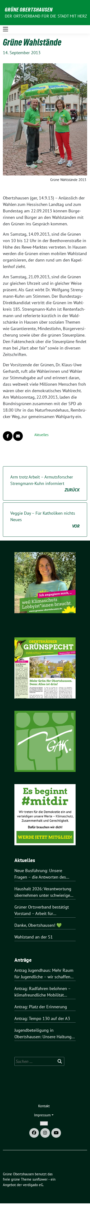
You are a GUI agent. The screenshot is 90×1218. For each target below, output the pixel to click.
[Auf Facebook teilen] (7, 436)
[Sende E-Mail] (18, 436)
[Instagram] (45, 1133)
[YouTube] (56, 1133)
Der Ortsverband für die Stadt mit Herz (46, 16)
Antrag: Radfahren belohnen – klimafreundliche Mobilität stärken (42, 992)
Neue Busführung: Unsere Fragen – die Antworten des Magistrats (40, 874)
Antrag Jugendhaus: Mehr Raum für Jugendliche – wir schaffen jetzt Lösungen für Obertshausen (44, 973)
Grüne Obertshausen (29, 9)
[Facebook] (34, 1133)
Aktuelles (41, 434)
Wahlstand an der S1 (33, 937)
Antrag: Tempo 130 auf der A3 (42, 1018)
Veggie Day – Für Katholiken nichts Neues (45, 519)
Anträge (23, 960)
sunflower (40, 1179)
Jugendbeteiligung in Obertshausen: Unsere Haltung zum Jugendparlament (43, 1033)
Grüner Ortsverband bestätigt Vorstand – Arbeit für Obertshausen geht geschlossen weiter (44, 910)
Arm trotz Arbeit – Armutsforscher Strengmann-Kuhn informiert (45, 483)
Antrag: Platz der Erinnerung (40, 1006)
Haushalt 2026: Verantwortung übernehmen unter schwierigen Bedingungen (43, 892)
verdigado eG (33, 1185)
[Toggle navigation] (5, 29)
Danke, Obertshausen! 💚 (38, 925)
